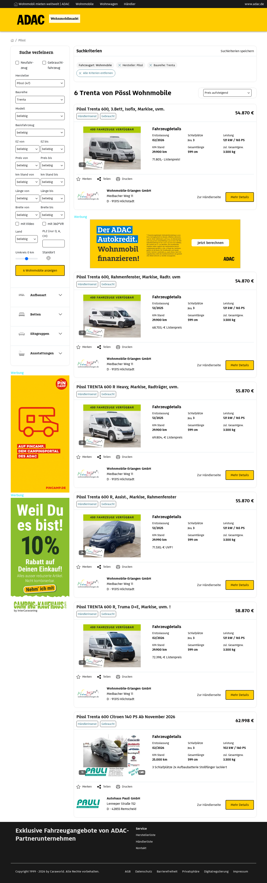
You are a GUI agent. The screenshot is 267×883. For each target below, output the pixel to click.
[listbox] (227, 93)
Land (18, 231)
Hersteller (22, 76)
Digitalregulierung (216, 871)
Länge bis (47, 191)
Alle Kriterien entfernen (98, 73)
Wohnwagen (109, 4)
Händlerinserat (87, 116)
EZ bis (44, 141)
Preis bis (46, 158)
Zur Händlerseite (209, 197)
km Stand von (24, 174)
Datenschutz (143, 871)
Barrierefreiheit (167, 871)
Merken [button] (87, 179)
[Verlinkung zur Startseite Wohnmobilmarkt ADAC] (27, 18)
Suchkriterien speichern (237, 51)
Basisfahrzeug (24, 125)
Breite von (22, 207)
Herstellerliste (145, 835)
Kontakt (141, 848)
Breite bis (47, 207)
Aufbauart (38, 295)
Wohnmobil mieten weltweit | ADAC (43, 4)
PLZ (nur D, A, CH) (51, 233)
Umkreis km (24, 252)
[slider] (26, 258)
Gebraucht (108, 116)
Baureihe (21, 92)
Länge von (22, 191)
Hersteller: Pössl (133, 65)
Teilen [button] (107, 179)
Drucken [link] (127, 179)
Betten (35, 314)
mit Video (27, 224)
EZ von (19, 141)
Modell (20, 108)
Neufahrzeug (27, 65)
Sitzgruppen (39, 334)
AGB (128, 871)
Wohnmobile (85, 4)
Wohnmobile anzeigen (40, 270)
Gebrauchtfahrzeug (56, 65)
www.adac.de (254, 4)
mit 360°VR (56, 224)
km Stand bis (49, 174)
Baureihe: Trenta (164, 65)
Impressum (240, 871)
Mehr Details (240, 197)
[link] (134, 109)
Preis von (21, 158)
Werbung (80, 217)
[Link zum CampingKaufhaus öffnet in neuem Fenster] (40, 556)
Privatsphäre (190, 871)
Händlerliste (144, 842)
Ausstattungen (42, 353)
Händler (129, 4)
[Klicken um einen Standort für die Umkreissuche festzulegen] (48, 260)
